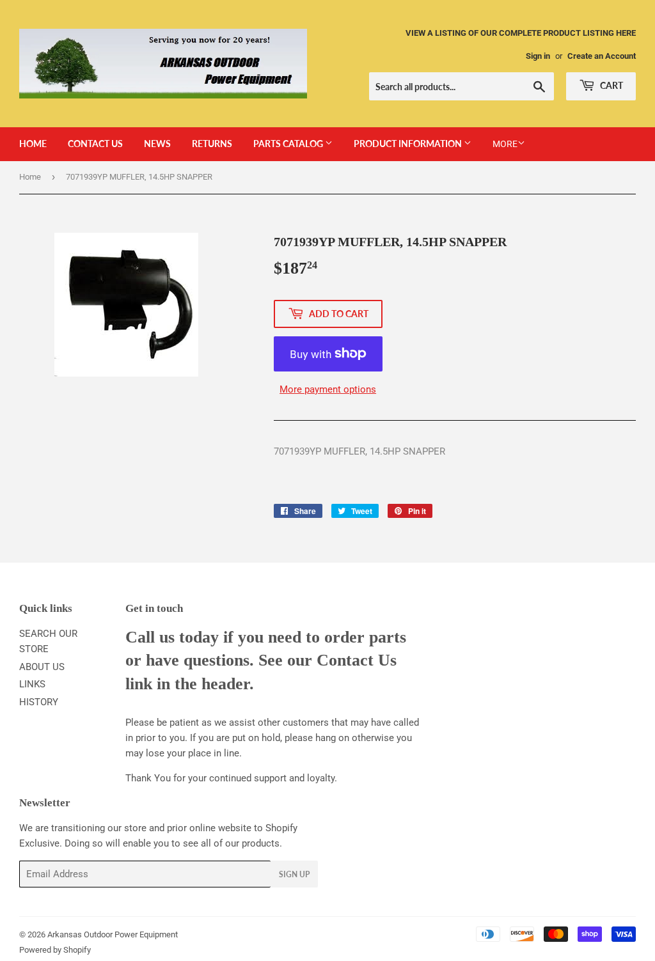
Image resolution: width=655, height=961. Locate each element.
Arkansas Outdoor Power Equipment (112, 934)
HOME (33, 143)
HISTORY (38, 702)
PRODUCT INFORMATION (409, 143)
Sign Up (294, 874)
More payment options (328, 389)
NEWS (157, 143)
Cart (610, 85)
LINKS (32, 684)
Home (30, 177)
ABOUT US (42, 667)
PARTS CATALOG (289, 143)
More (505, 144)
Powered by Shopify (55, 950)
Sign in (538, 56)
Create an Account (601, 56)
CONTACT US (95, 143)
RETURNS (212, 143)
